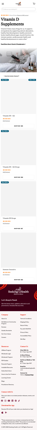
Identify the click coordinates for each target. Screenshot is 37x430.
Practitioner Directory (7, 384)
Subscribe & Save (6, 371)
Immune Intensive (9, 269)
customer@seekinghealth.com (27, 369)
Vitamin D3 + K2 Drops (11, 167)
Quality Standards (6, 330)
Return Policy (24, 325)
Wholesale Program (7, 357)
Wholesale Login (6, 354)
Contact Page (29, 375)
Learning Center (6, 378)
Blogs (3, 381)
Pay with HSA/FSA (25, 329)
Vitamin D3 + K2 (9, 116)
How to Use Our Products (8, 374)
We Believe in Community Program (8, 322)
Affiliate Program (6, 350)
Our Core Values (6, 334)
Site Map (22, 339)
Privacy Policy (24, 332)
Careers (3, 337)
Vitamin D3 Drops (9, 218)
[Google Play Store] (6, 413)
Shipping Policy (24, 322)
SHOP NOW (18, 126)
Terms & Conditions (26, 318)
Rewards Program (6, 364)
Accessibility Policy (25, 336)
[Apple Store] (2, 412)
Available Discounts (7, 367)
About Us (4, 318)
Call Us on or (27, 360)
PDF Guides (4, 360)
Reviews (3, 327)
